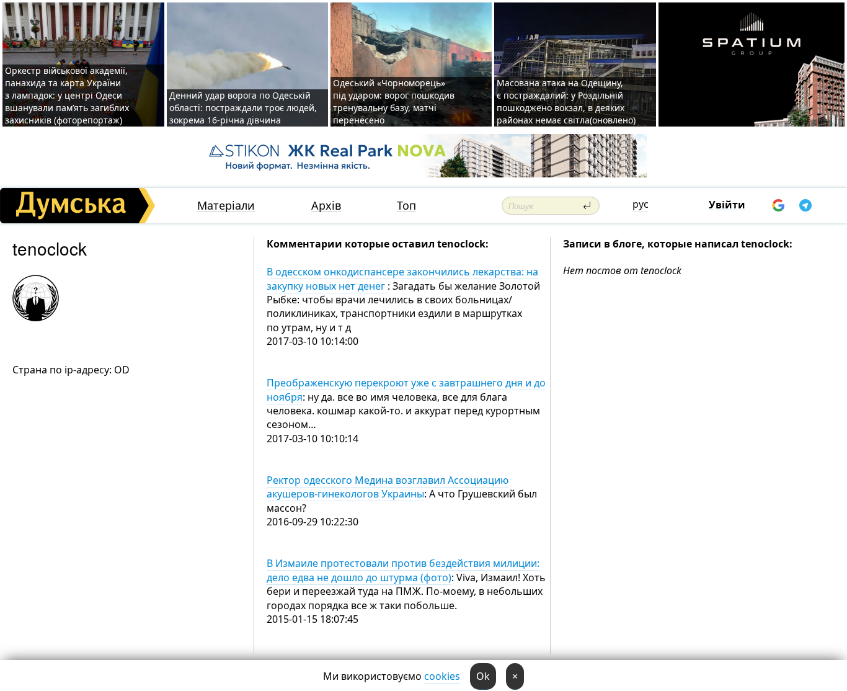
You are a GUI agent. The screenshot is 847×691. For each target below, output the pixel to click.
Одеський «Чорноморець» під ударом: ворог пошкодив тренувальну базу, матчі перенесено (394, 101)
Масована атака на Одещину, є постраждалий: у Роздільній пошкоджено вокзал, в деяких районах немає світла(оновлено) (566, 101)
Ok (483, 676)
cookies (442, 676)
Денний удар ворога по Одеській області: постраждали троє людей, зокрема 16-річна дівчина (243, 107)
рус (640, 204)
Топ (406, 206)
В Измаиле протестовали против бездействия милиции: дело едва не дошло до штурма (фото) (403, 570)
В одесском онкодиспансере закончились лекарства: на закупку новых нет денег (402, 278)
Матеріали (226, 206)
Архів (326, 206)
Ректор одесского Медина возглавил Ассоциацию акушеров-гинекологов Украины (387, 487)
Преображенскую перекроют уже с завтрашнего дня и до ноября (406, 389)
